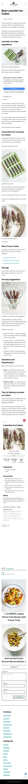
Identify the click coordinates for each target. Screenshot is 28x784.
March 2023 (6, 730)
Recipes (5, 768)
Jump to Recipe (7, 19)
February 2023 (7, 733)
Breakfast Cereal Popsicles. (11, 263)
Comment (4, 671)
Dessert (5, 753)
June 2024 (6, 718)
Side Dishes (6, 772)
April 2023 (6, 727)
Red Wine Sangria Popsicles (12, 260)
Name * (6, 683)
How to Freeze (7, 765)
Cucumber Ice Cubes (10, 257)
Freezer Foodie (10, 568)
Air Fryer (5, 744)
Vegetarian (6, 775)
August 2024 (7, 715)
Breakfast (6, 750)
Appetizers (6, 747)
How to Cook (7, 762)
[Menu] (2, 4)
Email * (6, 689)
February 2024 (7, 724)
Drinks (3, 572)
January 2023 (7, 736)
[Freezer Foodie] (13, 4)
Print (14, 455)
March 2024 (6, 721)
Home (3, 574)
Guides (5, 759)
